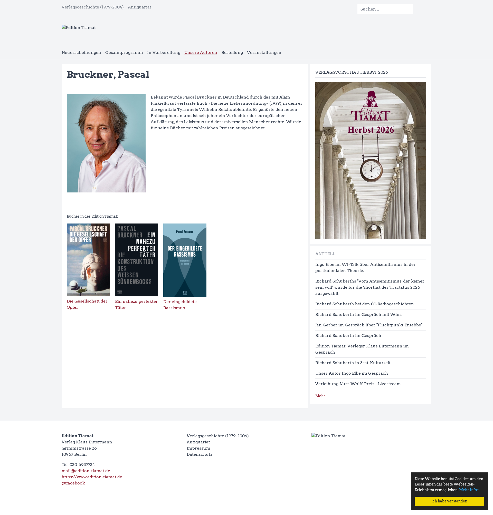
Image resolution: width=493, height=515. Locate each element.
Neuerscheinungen (81, 52)
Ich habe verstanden (449, 501)
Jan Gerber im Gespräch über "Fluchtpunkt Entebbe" (368, 325)
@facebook (73, 483)
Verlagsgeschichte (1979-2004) (93, 7)
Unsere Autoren (200, 52)
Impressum (198, 448)
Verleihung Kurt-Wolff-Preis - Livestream (358, 383)
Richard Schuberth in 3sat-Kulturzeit (353, 362)
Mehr (320, 396)
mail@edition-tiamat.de (86, 470)
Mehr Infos (469, 490)
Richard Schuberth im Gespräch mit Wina (358, 314)
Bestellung (232, 52)
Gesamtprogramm (124, 52)
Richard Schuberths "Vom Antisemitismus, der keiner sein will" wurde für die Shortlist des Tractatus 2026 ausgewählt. (369, 287)
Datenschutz (199, 454)
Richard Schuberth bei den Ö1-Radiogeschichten (364, 304)
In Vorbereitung (163, 52)
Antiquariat (139, 7)
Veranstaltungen (264, 52)
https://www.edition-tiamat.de (92, 476)
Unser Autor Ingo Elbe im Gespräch (351, 373)
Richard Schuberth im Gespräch (348, 335)
